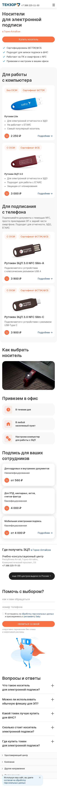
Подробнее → (45, 136)
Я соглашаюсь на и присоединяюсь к (29, 615)
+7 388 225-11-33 (30, 5)
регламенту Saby (32, 616)
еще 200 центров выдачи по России (30, 576)
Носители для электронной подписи (21, 19)
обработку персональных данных (38, 614)
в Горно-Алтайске (11, 31)
